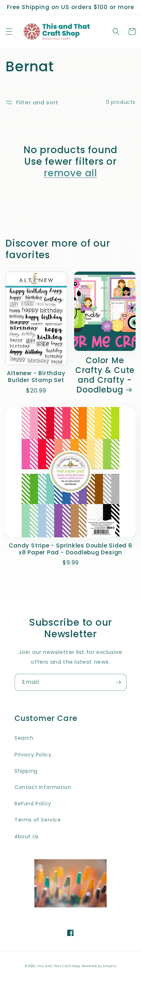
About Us (26, 836)
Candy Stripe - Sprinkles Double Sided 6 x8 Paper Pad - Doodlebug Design (70, 549)
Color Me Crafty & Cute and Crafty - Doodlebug (104, 375)
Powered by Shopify (99, 966)
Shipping (26, 771)
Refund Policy (32, 803)
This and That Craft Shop (58, 966)
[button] (9, 31)
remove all (70, 173)
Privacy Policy (32, 754)
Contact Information (42, 787)
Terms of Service (37, 819)
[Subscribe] (118, 682)
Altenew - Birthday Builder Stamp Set (36, 376)
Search (24, 738)
